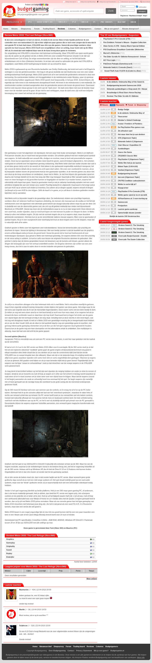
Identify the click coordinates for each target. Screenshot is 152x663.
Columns (72, 29)
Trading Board (49, 29)
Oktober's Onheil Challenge (129, 120)
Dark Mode (146, 2)
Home (5, 29)
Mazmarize (23, 590)
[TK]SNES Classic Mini (127, 156)
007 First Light (111, 60)
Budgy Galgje (123, 109)
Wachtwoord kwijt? (135, 15)
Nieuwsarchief (45, 646)
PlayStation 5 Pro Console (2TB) (119, 39)
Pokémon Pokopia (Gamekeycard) (122, 64)
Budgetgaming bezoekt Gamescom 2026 (124, 85)
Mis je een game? (111, 29)
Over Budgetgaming (57, 651)
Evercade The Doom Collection (131, 239)
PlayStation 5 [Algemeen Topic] (130, 159)
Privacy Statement (84, 651)
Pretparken (122, 206)
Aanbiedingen (123, 149)
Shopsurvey (26, 29)
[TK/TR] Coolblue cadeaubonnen (131, 181)
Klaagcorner (122, 188)
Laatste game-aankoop (127, 209)
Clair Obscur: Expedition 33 (126, 145)
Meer (133, 22)
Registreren (124, 15)
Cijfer (28, 571)
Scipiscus (23, 626)
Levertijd (42, 571)
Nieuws (14, 29)
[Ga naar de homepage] (26, 11)
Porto (78, 571)
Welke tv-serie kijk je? (126, 184)
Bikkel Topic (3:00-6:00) (127, 166)
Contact (98, 29)
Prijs (61, 571)
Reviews (61, 29)
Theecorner (122, 117)
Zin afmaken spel (124, 131)
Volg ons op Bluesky (88, 2)
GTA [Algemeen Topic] (127, 138)
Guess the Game (124, 152)
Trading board (79, 646)
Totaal (91, 571)
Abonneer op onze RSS (129, 2)
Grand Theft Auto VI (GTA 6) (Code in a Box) (125, 71)
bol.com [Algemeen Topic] (128, 177)
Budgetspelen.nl (117, 651)
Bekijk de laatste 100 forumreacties (125, 216)
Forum (37, 29)
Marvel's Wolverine (114, 53)
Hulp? (145, 15)
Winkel (7, 571)
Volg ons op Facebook (108, 2)
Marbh (21, 610)
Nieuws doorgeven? (130, 29)
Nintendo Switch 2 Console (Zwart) (122, 67)
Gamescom (122, 202)
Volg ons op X (71, 2)
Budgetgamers (85, 29)
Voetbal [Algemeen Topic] (128, 170)
